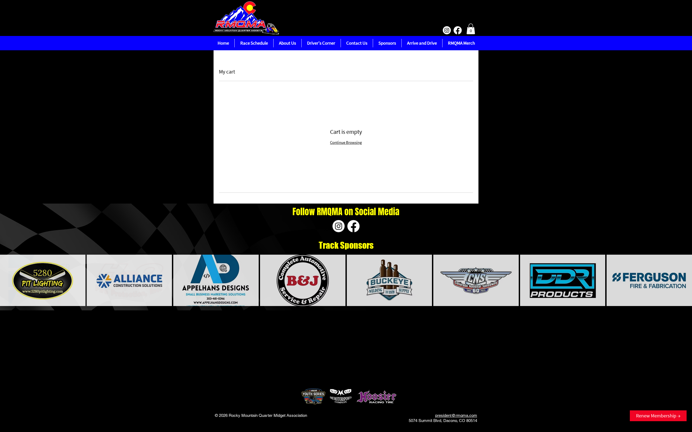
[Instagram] (447, 30)
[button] (470, 29)
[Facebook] (458, 30)
